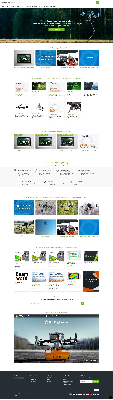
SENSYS (68, 266)
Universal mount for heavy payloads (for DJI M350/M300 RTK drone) (39, 116)
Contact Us (49, 381)
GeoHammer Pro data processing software (20, 265)
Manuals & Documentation (35, 377)
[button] (106, 2)
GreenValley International (71, 285)
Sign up (96, 381)
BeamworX (17, 283)
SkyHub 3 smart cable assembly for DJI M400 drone (21, 116)
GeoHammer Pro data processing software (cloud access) (55, 264)
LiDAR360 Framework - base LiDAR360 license (73, 284)
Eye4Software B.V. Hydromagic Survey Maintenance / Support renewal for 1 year (56, 287)
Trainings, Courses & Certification (34, 6)
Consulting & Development (68, 384)
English (96, 390)
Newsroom (49, 379)
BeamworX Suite (18, 282)
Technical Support (34, 379)
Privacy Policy (22, 393)
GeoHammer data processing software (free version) (38, 263)
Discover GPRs (56, 29)
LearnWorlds (34, 95)
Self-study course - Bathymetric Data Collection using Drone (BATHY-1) (90, 94)
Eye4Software (34, 288)
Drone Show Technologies (50, 6)
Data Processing (21, 6)
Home (2, 6)
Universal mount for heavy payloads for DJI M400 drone (73, 117)
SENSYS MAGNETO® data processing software (72, 264)
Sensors (13, 6)
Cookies (27, 393)
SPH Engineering (18, 98)
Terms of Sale (33, 381)
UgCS (7, 6)
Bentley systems (87, 263)
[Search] (97, 2)
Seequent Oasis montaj (89, 262)
